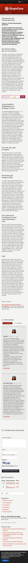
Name (4, 449)
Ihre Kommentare (6, 437)
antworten (7, 368)
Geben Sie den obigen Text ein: (10, 466)
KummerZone (6, 505)
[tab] (7, 323)
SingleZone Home (7, 500)
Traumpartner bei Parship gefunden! (8, 19)
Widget (9, 522)
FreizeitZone (6, 507)
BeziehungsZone (7, 511)
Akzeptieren (5, 560)
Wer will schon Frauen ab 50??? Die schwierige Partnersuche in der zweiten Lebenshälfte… (13, 534)
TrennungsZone (7, 503)
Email (8, 454)
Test (17, 483)
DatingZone (6, 509)
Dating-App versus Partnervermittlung (13, 541)
